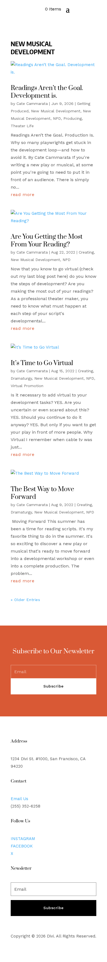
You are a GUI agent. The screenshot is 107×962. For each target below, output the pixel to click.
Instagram (23, 838)
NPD (57, 118)
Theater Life (22, 126)
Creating (86, 252)
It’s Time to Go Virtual (42, 363)
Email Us (19, 798)
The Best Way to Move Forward (42, 493)
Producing (72, 118)
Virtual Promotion (27, 386)
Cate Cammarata (32, 103)
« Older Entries (25, 599)
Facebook (22, 846)
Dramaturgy (21, 378)
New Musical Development (55, 111)
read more (23, 194)
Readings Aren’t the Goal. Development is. (47, 92)
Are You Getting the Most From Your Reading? (47, 241)
